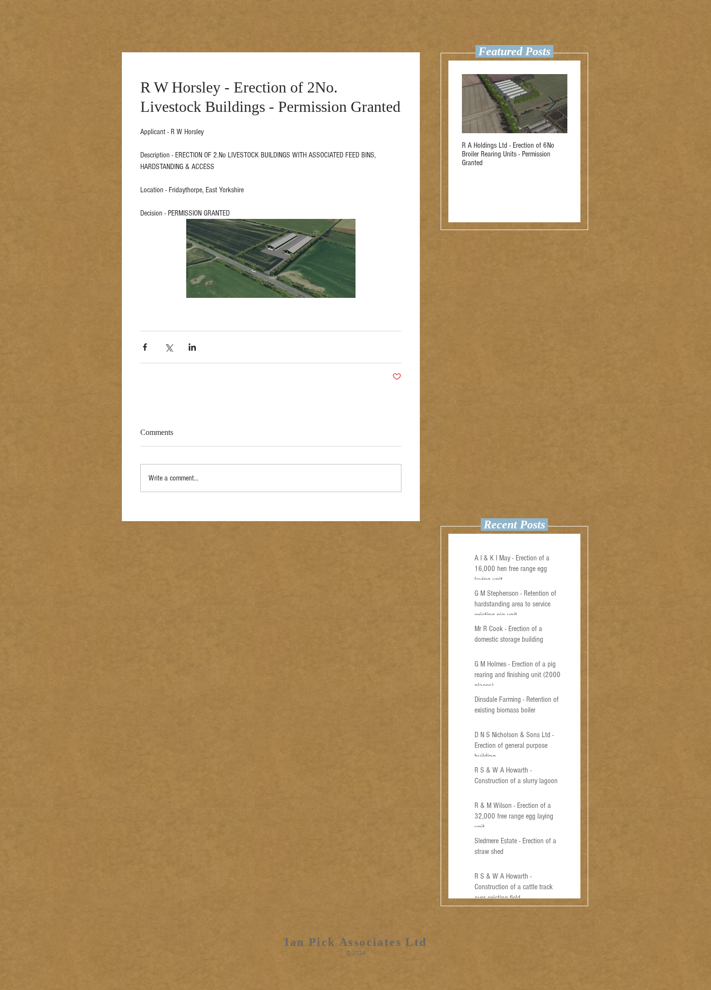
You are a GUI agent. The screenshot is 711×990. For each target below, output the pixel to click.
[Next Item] (552, 103)
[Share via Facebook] (144, 347)
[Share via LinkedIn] (192, 347)
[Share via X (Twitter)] (168, 347)
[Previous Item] (477, 103)
